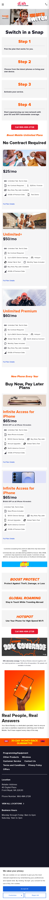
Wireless (26, 757)
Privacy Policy (35, 765)
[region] (24, 883)
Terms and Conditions (14, 765)
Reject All (35, 895)
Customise (12, 895)
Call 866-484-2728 (24, 127)
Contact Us (30, 761)
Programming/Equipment (15, 753)
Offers (6, 769)
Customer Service (12, 761)
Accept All (24, 889)
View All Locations (12, 803)
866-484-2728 (24, 796)
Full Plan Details (9, 204)
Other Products (11, 757)
